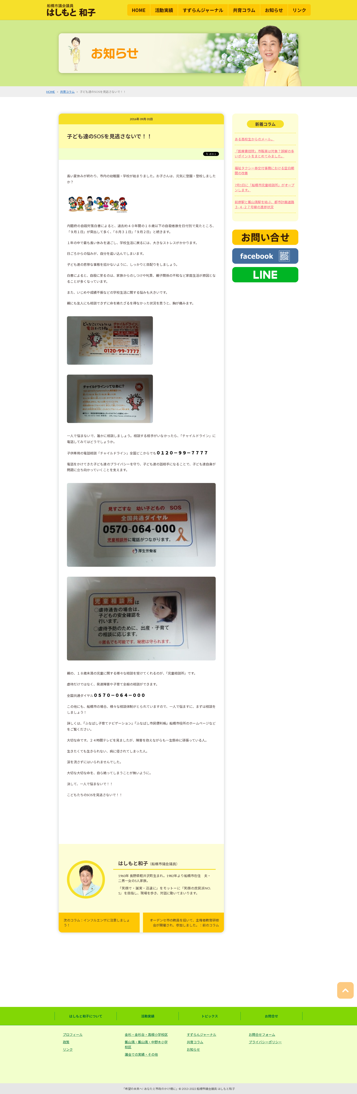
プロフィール (73, 1034)
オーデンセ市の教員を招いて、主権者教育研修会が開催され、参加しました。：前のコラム (184, 922)
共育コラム (244, 10)
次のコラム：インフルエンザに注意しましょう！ (97, 922)
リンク (299, 10)
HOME (138, 10)
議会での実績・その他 (141, 1054)
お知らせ (274, 10)
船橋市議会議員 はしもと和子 (216, 1088)
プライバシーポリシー (265, 1042)
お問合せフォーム (262, 1034)
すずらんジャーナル (203, 10)
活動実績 (164, 10)
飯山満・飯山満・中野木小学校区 (146, 1044)
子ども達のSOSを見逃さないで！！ (109, 136)
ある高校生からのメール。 (254, 139)
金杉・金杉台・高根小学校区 (146, 1034)
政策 (66, 1042)
